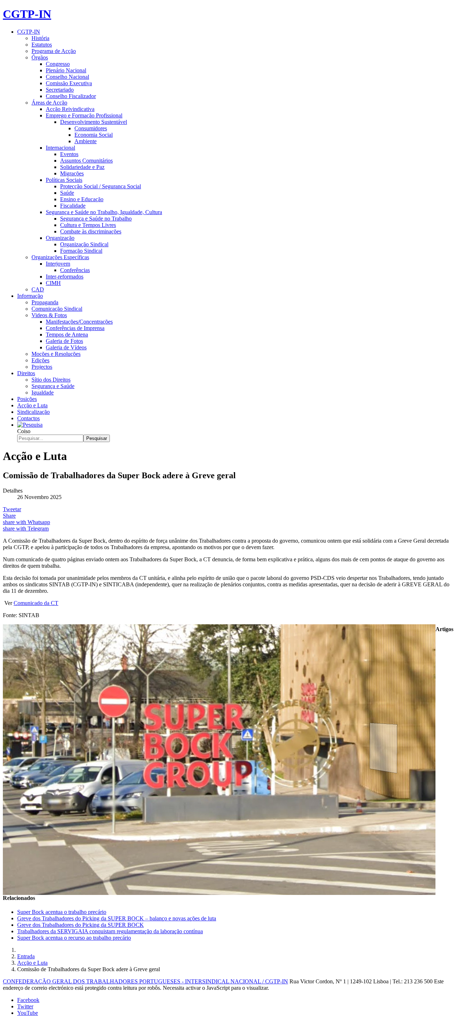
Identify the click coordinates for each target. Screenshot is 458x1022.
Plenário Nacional (66, 70)
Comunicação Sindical (56, 309)
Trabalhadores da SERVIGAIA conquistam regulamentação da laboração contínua (110, 931)
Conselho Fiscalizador (71, 96)
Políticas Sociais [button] (64, 180)
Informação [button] (30, 296)
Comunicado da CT (36, 603)
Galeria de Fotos (64, 341)
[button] (30, 425)
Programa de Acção (53, 51)
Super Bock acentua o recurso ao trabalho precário (74, 938)
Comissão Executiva (69, 83)
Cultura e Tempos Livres (88, 225)
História (40, 38)
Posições (27, 399)
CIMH (53, 283)
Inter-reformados (64, 276)
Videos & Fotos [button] (49, 315)
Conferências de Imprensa (75, 328)
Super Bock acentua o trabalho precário (61, 912)
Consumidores (90, 128)
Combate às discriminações (90, 231)
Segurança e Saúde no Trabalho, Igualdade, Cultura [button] (104, 212)
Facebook (28, 1000)
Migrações (72, 173)
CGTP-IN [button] (28, 32)
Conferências (75, 270)
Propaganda (44, 302)
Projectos (41, 367)
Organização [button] (60, 238)
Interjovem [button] (58, 264)
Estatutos (41, 45)
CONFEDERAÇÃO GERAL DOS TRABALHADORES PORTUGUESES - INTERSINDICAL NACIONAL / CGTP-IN (145, 981)
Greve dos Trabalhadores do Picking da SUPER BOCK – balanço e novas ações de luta (116, 918)
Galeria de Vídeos (66, 347)
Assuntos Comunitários (86, 161)
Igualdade (42, 392)
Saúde (67, 193)
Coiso (23, 431)
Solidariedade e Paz (82, 167)
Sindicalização (33, 412)
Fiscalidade (73, 206)
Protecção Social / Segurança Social (100, 186)
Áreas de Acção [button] (49, 103)
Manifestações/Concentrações (79, 322)
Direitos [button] (26, 373)
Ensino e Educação (81, 199)
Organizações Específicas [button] (60, 257)
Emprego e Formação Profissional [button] (84, 115)
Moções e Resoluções (56, 354)
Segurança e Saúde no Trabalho (96, 218)
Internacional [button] (60, 148)
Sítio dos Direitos (50, 380)
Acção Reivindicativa (70, 109)
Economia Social (93, 135)
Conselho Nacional (67, 77)
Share (9, 516)
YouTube (27, 1013)
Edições (40, 360)
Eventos (69, 154)
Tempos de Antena (67, 334)
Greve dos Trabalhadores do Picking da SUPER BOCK (80, 925)
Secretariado (60, 90)
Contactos (28, 418)
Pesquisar (96, 438)
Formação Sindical (81, 251)
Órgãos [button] (39, 57)
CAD (37, 289)
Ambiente (85, 141)
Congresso (58, 64)
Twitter (25, 1006)
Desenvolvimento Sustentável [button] (93, 122)
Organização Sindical (84, 244)
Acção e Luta (32, 405)
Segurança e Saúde (52, 386)
